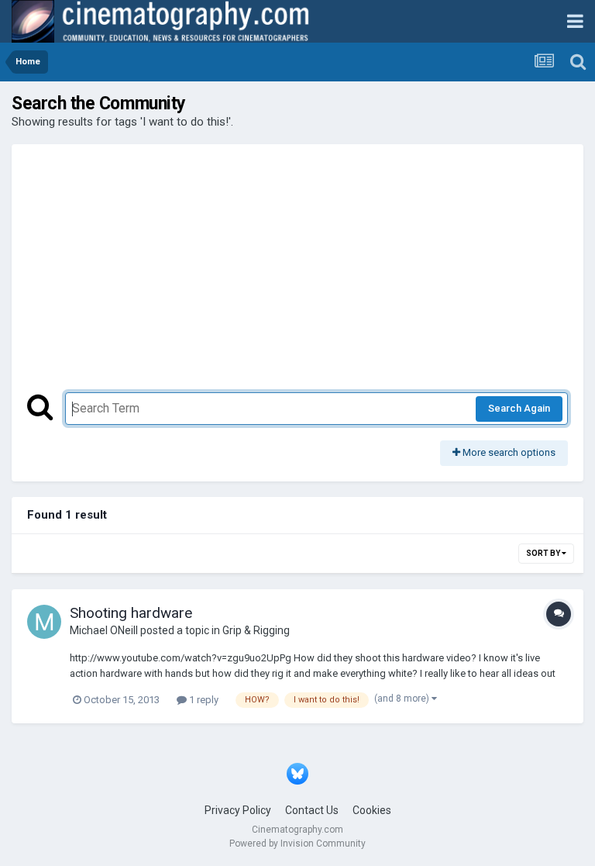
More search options (507, 452)
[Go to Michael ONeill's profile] (44, 622)
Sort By (544, 553)
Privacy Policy (238, 810)
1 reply (202, 700)
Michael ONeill (104, 630)
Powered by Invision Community (297, 843)
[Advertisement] (297, 276)
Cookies (372, 810)
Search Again (519, 408)
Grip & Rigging (256, 630)
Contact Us (312, 810)
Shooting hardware (131, 613)
